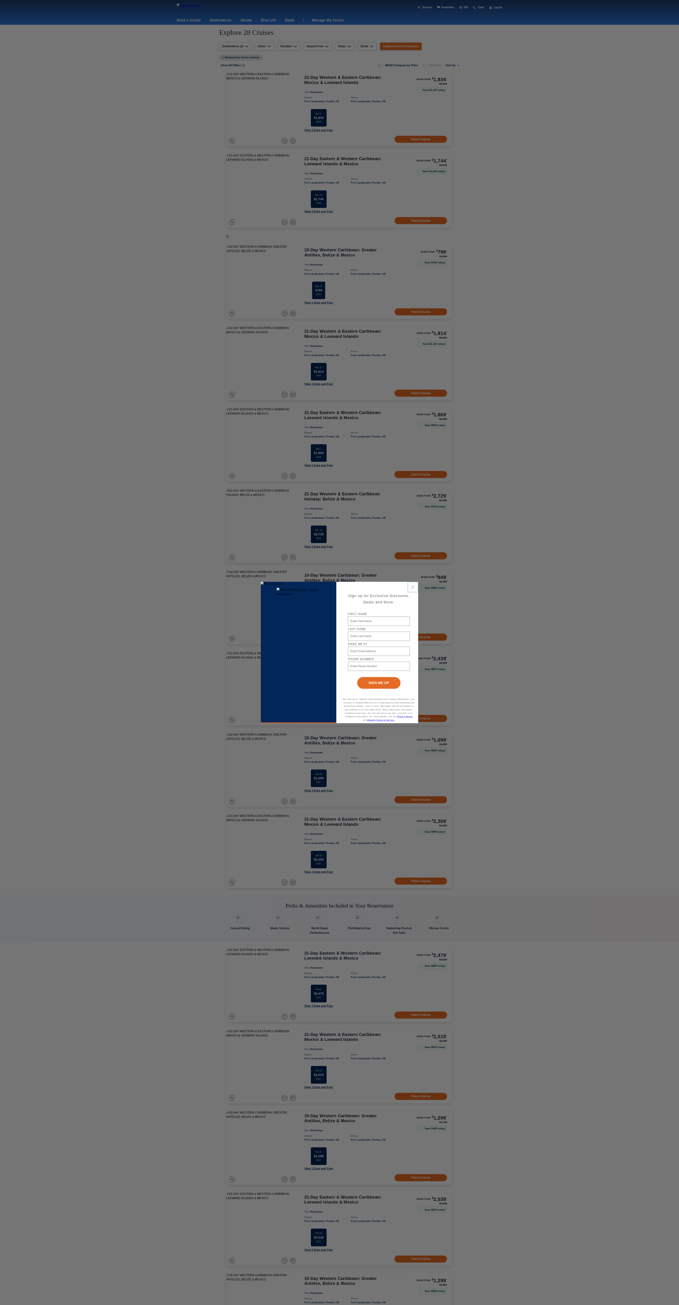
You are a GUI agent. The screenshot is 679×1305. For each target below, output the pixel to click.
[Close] (413, 587)
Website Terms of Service (380, 720)
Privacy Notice (405, 716)
